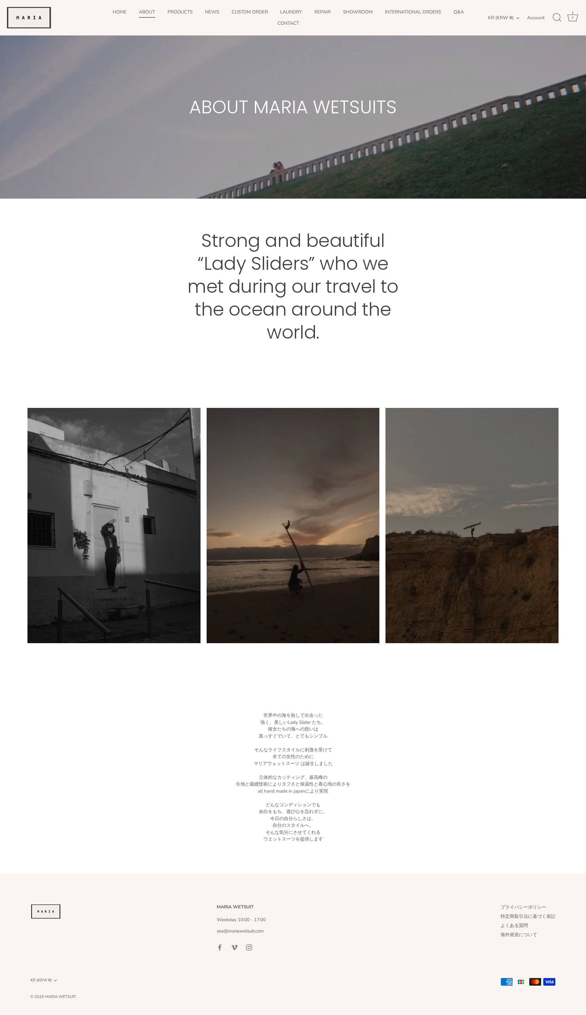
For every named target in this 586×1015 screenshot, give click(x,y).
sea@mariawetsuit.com (240, 931)
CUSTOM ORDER (250, 12)
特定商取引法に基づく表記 (528, 916)
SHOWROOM (358, 12)
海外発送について (519, 935)
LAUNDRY (291, 12)
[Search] (557, 17)
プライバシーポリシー (523, 907)
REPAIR (322, 12)
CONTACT (288, 23)
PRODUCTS (180, 12)
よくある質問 (514, 925)
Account (535, 18)
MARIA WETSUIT (60, 996)
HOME (120, 12)
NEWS (212, 12)
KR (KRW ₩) (501, 18)
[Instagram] (249, 947)
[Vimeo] (234, 947)
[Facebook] (220, 947)
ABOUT (147, 12)
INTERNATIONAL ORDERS (413, 12)
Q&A (459, 12)
